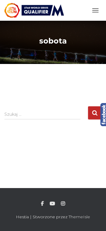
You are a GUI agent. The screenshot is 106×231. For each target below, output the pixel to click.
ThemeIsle (79, 216)
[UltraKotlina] (36, 10)
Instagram (63, 204)
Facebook (42, 204)
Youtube (52, 204)
